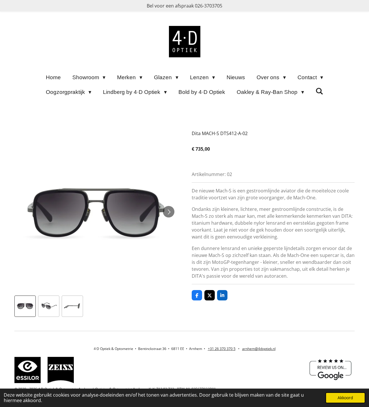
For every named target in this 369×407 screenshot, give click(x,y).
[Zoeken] (319, 91)
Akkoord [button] (345, 397)
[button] (25, 306)
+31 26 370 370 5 (222, 348)
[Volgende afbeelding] (168, 211)
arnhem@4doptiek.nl (259, 348)
